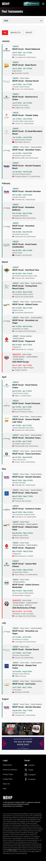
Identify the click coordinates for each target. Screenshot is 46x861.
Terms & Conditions (10, 770)
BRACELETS (15, 32)
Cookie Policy (8, 779)
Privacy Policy (8, 774)
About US (6, 784)
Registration (7, 765)
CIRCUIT (28, 32)
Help (4, 788)
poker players (12, 850)
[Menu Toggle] (43, 4)
